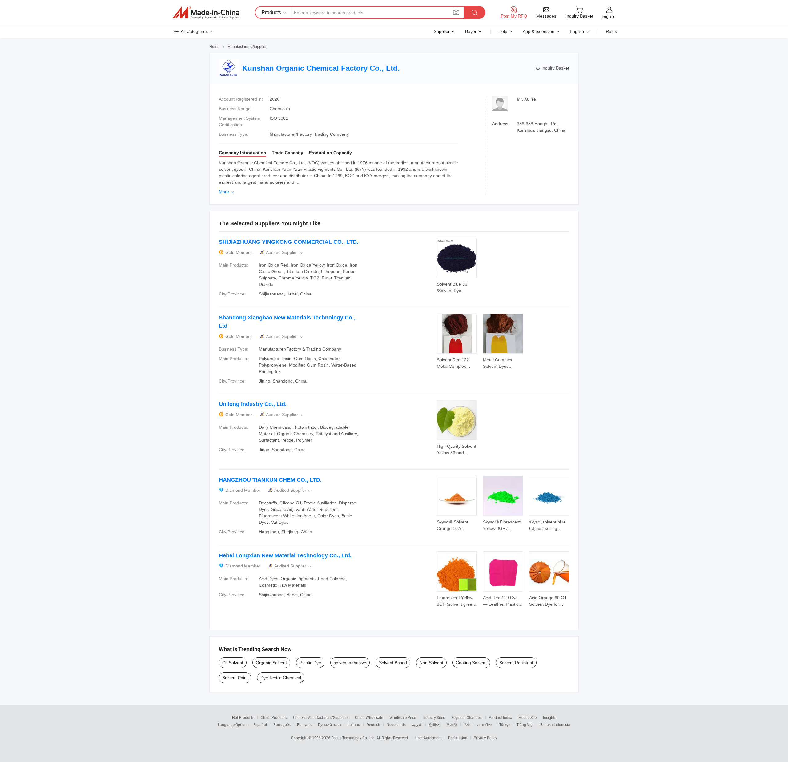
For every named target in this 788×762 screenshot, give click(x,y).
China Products (274, 717)
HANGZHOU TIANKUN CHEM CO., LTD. (270, 480)
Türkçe (504, 724)
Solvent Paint (235, 677)
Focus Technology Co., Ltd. (353, 737)
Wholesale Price (402, 717)
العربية (417, 724)
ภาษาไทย (485, 724)
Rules (611, 31)
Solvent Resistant (516, 662)
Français (304, 724)
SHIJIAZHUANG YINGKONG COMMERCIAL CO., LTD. (288, 242)
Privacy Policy (485, 737)
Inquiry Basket (552, 68)
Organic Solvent (271, 662)
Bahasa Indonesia (555, 724)
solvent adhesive (350, 662)
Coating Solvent (471, 662)
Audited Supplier (285, 252)
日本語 (451, 724)
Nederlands (396, 724)
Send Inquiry (457, 287)
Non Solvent (431, 662)
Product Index (500, 717)
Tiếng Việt (525, 724)
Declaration (457, 737)
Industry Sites (433, 717)
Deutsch (373, 724)
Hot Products (243, 717)
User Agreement (428, 737)
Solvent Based (393, 662)
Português (282, 724)
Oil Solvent (232, 662)
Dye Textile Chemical (280, 677)
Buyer (470, 31)
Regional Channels (466, 717)
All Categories (194, 31)
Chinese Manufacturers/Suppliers (320, 717)
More (227, 191)
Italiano (354, 724)
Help (502, 31)
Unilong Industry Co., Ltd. (253, 404)
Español (260, 724)
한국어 (434, 724)
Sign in (609, 16)
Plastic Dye (310, 662)
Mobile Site (527, 717)
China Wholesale (369, 717)
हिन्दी (467, 724)
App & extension (538, 31)
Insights (549, 717)
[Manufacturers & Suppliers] (205, 12)
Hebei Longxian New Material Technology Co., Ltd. (285, 555)
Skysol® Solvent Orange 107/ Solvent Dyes (452, 528)
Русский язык (329, 724)
